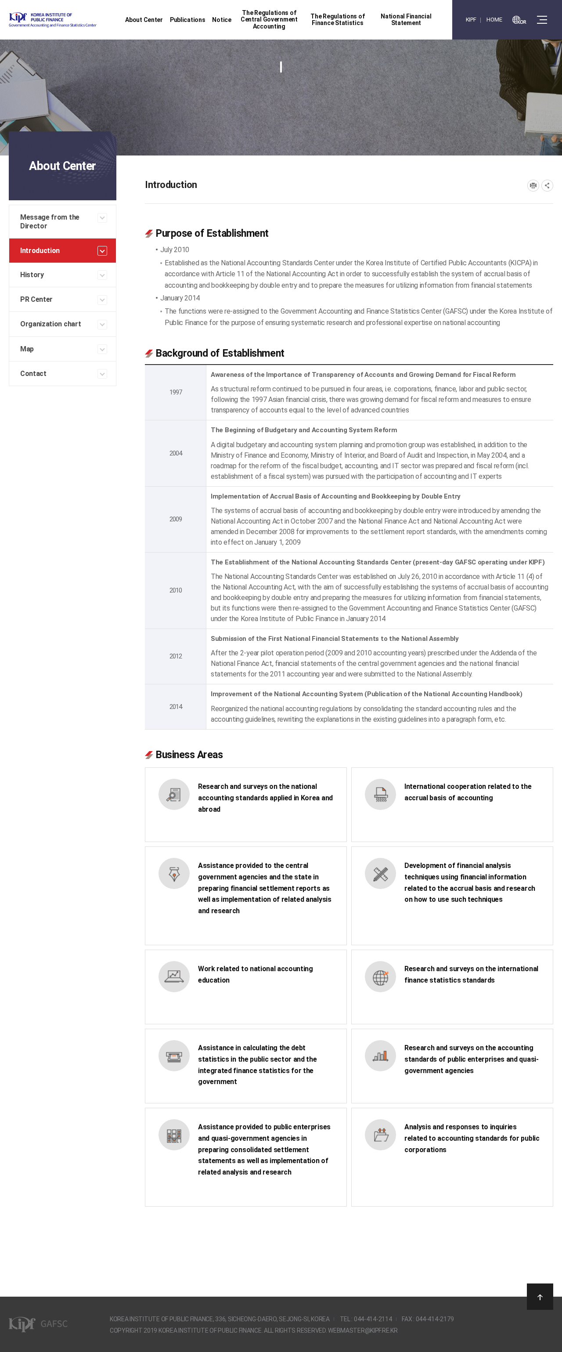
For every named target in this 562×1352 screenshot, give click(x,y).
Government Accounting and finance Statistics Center (76, 20)
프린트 (533, 186)
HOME (494, 19)
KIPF (471, 19)
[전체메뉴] (542, 20)
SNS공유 (547, 186)
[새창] (519, 20)
